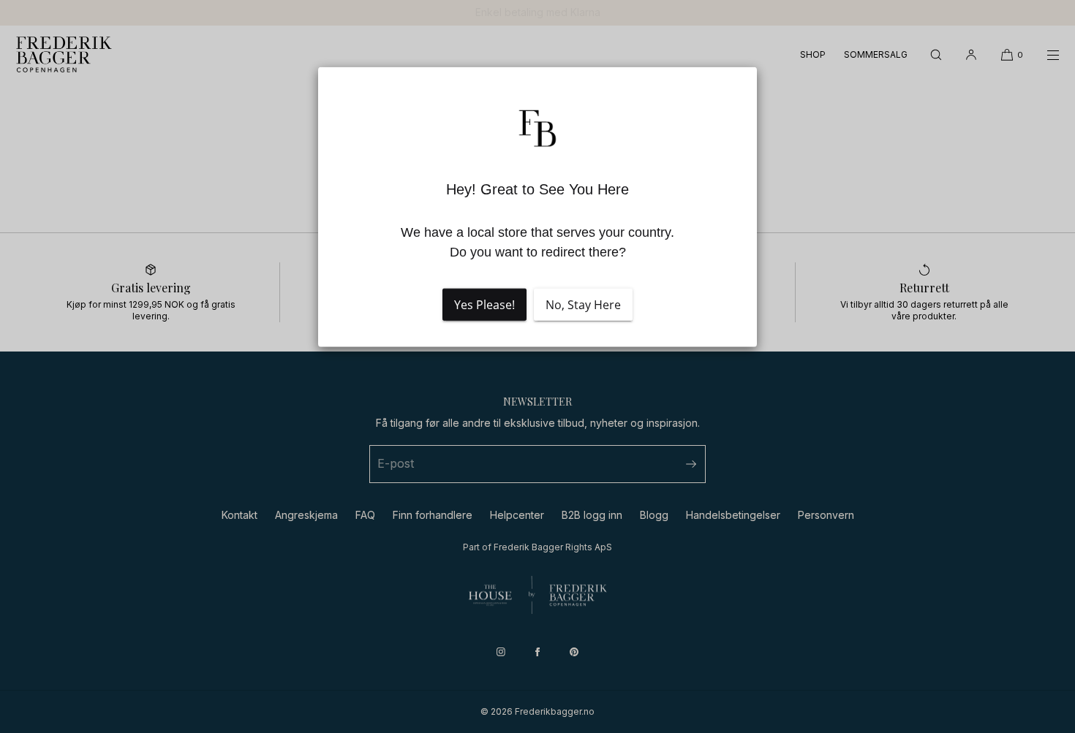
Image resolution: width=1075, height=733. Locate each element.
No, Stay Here (583, 305)
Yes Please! (484, 305)
